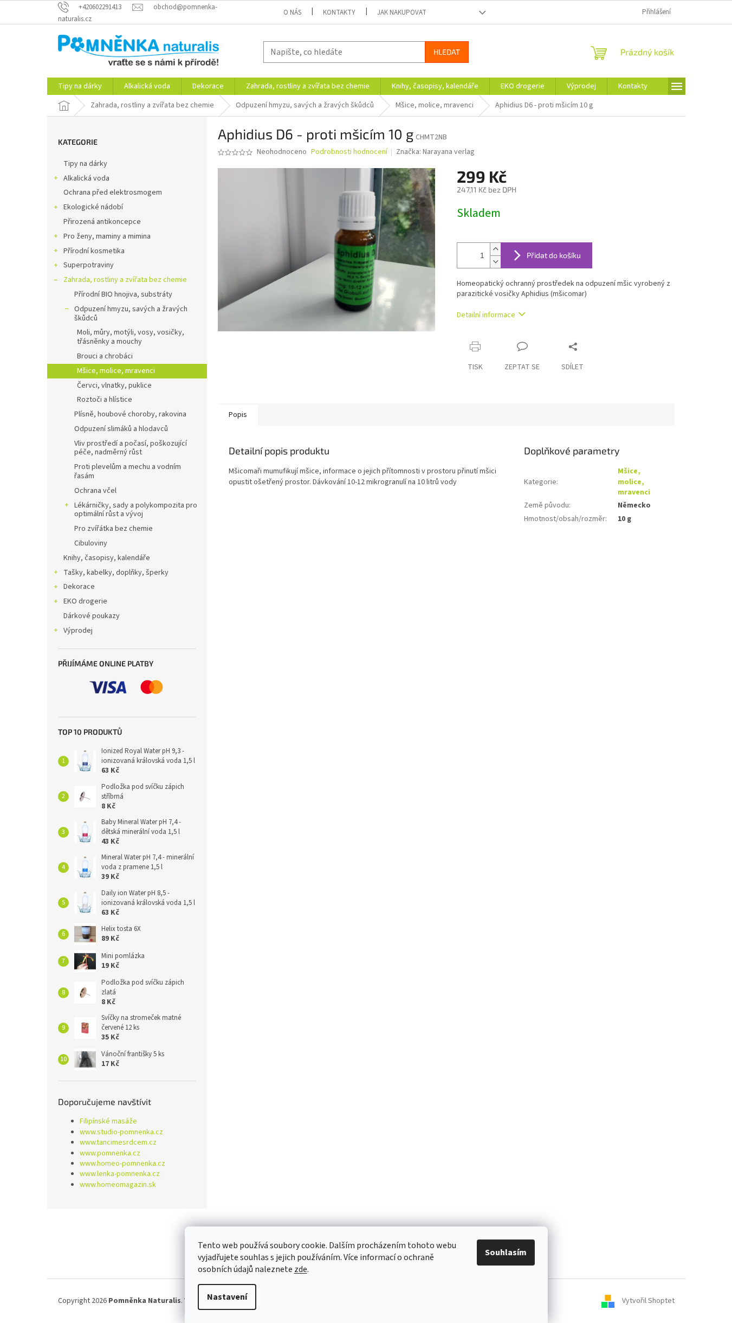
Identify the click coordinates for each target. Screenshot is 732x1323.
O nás (292, 12)
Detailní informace (486, 315)
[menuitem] (80, 86)
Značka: (435, 151)
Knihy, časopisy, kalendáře (106, 558)
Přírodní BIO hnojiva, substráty (123, 294)
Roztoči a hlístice (104, 399)
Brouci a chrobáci (105, 356)
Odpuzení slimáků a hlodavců (121, 428)
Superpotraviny (88, 265)
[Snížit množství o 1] (495, 261)
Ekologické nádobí (93, 207)
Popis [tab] (238, 414)
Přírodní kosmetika (94, 251)
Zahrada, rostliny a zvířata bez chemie (125, 279)
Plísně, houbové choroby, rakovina (130, 414)
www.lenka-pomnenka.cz (120, 1174)
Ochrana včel (95, 490)
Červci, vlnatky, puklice (114, 385)
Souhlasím (506, 1252)
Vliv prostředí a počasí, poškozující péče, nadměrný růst (130, 448)
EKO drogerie (85, 601)
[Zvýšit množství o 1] (495, 249)
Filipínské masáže (108, 1121)
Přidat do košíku (554, 255)
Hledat (446, 51)
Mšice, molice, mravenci (116, 370)
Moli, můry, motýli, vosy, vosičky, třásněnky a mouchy (130, 337)
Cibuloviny (90, 543)
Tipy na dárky (85, 163)
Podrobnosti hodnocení (349, 152)
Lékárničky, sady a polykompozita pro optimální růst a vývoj (135, 510)
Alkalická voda (86, 178)
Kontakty (339, 12)
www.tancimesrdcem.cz (118, 1143)
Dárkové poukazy (91, 616)
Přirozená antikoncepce (102, 221)
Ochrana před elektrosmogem (112, 192)
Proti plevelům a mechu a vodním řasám (127, 471)
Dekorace (79, 586)
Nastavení (227, 1297)
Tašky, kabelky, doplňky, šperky (116, 572)
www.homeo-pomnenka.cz (122, 1164)
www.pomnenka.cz (110, 1153)
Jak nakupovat (401, 12)
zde (300, 1269)
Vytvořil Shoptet (648, 1300)
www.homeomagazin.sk (118, 1185)
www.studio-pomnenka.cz (121, 1132)
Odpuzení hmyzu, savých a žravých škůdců (130, 314)
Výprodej (78, 630)
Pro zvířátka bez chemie (113, 528)
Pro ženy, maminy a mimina (107, 236)
